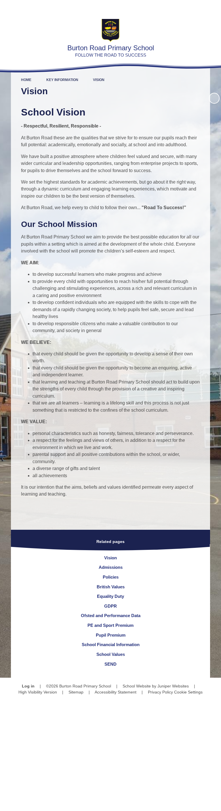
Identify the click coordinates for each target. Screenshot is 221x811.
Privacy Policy (160, 692)
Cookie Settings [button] (188, 692)
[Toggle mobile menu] (213, 7)
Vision (98, 80)
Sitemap (75, 692)
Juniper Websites (173, 686)
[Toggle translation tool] (183, 7)
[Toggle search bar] (198, 7)
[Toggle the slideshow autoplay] (214, 98)
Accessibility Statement (115, 692)
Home (26, 80)
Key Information (62, 80)
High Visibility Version (37, 692)
